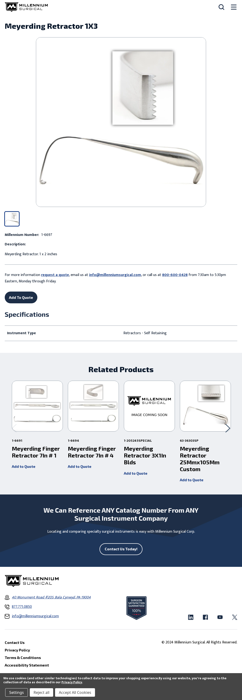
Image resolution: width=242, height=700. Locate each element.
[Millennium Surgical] (26, 7)
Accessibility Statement (27, 665)
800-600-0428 (175, 275)
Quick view (37, 406)
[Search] (221, 7)
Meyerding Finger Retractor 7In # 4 (92, 452)
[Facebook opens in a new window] (205, 617)
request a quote (55, 275)
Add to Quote (23, 466)
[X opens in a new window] (234, 617)
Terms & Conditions (23, 657)
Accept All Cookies (75, 692)
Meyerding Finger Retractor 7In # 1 (36, 452)
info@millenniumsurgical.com (115, 275)
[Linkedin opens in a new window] (190, 617)
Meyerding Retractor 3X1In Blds (145, 455)
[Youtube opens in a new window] (220, 617)
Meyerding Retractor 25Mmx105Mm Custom (200, 458)
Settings (16, 692)
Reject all (41, 692)
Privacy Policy (71, 682)
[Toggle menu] (233, 7)
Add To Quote (21, 297)
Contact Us (15, 642)
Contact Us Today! (121, 549)
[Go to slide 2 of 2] (14, 428)
